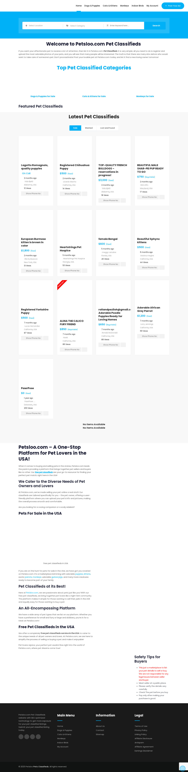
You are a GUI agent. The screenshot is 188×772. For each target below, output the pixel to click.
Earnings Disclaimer (144, 750)
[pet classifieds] (56, 539)
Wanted (89, 128)
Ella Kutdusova (31, 259)
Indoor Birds (138, 5)
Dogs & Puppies (92, 5)
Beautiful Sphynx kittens (148, 240)
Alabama (28, 185)
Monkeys (124, 5)
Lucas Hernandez (32, 326)
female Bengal (108, 239)
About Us (100, 726)
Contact (100, 730)
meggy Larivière (109, 252)
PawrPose (27, 388)
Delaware (28, 404)
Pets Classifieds (41, 766)
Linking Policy (141, 734)
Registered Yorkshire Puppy (34, 311)
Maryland (144, 188)
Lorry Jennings (147, 324)
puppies (79, 574)
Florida (104, 255)
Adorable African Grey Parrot (148, 309)
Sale (75, 128)
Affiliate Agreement (144, 746)
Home (79, 5)
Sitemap (100, 734)
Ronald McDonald (109, 332)
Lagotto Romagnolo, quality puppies (34, 166)
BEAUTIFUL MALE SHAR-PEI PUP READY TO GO (150, 168)
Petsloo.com (32, 592)
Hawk (65, 337)
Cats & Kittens (110, 5)
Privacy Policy (141, 730)
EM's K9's (144, 185)
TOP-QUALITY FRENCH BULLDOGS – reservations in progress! (112, 170)
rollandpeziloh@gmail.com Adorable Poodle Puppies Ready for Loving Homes (116, 314)
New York (28, 262)
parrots (28, 577)
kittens (87, 574)
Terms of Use (141, 726)
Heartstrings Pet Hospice (70, 248)
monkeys (37, 577)
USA (34, 185)
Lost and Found (107, 128)
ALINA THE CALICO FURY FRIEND (72, 322)
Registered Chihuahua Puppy (74, 166)
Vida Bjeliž (29, 181)
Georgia (66, 262)
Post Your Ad (174, 5)
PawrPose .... (30, 401)
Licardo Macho (69, 181)
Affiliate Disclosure (143, 738)
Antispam (139, 742)
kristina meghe (147, 255)
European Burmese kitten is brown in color (33, 242)
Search (156, 25)
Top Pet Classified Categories (94, 67)
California (67, 185)
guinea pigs (57, 577)
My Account (152, 5)
